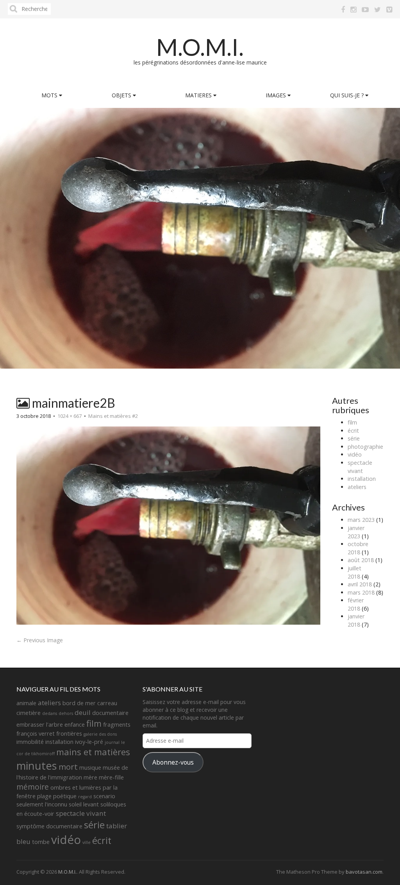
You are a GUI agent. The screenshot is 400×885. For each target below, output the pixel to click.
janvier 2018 (356, 620)
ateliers (357, 487)
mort (68, 766)
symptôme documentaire (49, 826)
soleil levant (84, 804)
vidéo (355, 454)
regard (85, 796)
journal (112, 742)
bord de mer (79, 703)
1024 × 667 (69, 415)
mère (90, 777)
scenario (104, 796)
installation (362, 478)
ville (86, 842)
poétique (65, 796)
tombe (41, 842)
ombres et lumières (75, 787)
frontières (69, 733)
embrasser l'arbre (39, 724)
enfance (74, 724)
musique (90, 767)
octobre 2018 (358, 548)
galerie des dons (100, 734)
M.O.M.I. (200, 47)
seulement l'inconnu (41, 804)
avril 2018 (360, 584)
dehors (66, 713)
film (352, 422)
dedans (49, 713)
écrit (353, 430)
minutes (36, 765)
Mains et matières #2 (113, 415)
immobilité (30, 741)
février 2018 (356, 604)
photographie (365, 446)
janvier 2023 (356, 532)
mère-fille (111, 777)
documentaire (110, 713)
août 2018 (361, 560)
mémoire (32, 787)
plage (44, 796)
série (354, 438)
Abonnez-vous (173, 762)
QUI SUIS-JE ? (347, 95)
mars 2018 (361, 592)
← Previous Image (39, 640)
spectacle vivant (360, 467)
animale (26, 703)
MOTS (50, 95)
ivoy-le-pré (89, 741)
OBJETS (122, 95)
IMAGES (277, 95)
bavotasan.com (364, 871)
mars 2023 (361, 519)
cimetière (28, 713)
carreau (107, 703)
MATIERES (199, 95)
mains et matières (93, 752)
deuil (83, 712)
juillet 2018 (354, 572)
